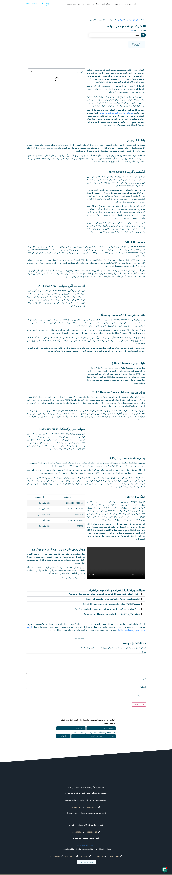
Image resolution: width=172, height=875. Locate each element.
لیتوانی (121, 20)
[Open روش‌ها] (114, 4)
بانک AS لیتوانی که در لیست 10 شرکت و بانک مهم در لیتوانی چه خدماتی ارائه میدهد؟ (104, 594)
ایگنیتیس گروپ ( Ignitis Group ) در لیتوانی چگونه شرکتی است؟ (113, 599)
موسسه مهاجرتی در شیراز (86, 845)
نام (144, 678)
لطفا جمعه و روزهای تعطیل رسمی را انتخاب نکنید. (95, 732)
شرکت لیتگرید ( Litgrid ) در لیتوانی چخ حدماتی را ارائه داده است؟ (112, 614)
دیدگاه (142, 652)
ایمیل (143, 687)
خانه (144, 20)
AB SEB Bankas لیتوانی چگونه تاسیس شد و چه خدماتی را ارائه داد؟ (111, 604)
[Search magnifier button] (143, 35)
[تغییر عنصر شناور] (165, 870)
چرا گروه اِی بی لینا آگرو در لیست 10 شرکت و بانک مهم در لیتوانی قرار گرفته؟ (107, 609)
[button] (31, 72)
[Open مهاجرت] (124, 4)
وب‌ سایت (141, 696)
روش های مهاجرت (133, 20)
